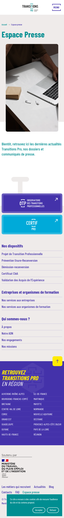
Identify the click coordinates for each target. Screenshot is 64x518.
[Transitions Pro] (30, 7)
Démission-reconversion (15, 267)
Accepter (39, 510)
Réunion (38, 434)
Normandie (39, 409)
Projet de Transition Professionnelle (22, 254)
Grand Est (6, 419)
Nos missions (9, 346)
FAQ (17, 492)
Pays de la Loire (41, 429)
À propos (7, 327)
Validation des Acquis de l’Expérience (23, 280)
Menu (56, 7)
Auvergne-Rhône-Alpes (13, 393)
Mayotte (38, 404)
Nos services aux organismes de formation (26, 307)
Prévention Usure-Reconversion (20, 260)
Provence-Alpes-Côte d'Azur (47, 424)
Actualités (40, 487)
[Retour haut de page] (57, 361)
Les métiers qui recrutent (16, 487)
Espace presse (31, 492)
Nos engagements (12, 340)
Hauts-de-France (10, 434)
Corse (4, 414)
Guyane (5, 429)
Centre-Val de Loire (11, 409)
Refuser (53, 510)
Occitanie (38, 419)
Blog (51, 487)
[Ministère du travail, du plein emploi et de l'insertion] (17, 465)
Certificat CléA (10, 273)
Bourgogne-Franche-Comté (15, 398)
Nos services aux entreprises (18, 300)
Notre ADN (7, 333)
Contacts (7, 492)
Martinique (39, 398)
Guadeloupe (7, 424)
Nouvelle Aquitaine (43, 414)
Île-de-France (40, 393)
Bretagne (6, 404)
